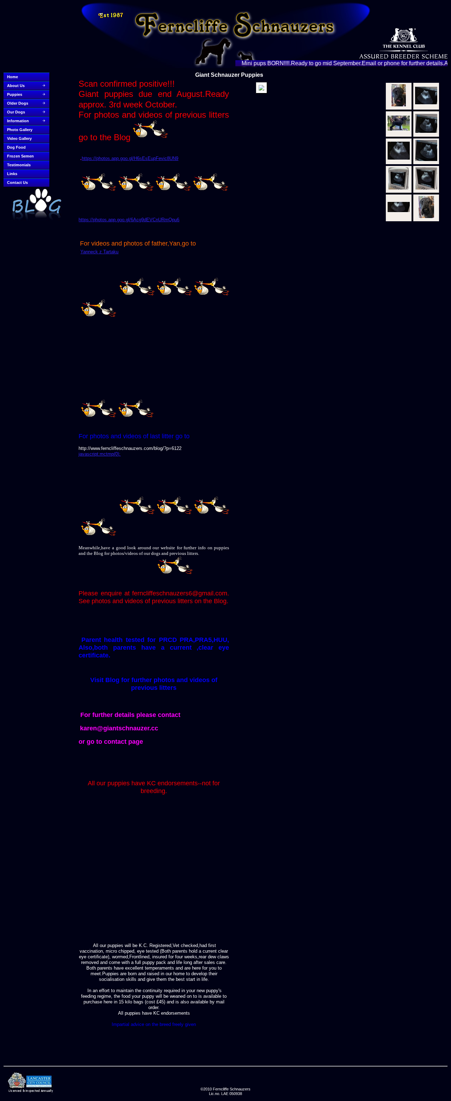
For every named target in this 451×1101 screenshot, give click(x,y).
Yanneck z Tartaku (99, 251)
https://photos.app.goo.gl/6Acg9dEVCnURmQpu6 (129, 219)
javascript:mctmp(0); (100, 454)
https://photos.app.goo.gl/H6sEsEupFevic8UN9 (130, 158)
